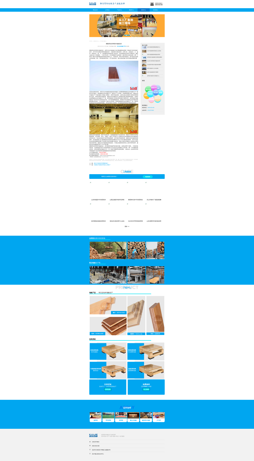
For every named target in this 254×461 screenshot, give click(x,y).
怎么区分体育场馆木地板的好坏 (153, 60)
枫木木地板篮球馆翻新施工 (101, 163)
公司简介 (107, 10)
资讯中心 (143, 10)
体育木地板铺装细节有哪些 (152, 72)
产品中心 (119, 10)
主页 (90, 41)
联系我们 (155, 10)
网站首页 (95, 10)
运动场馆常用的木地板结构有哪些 (154, 64)
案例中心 (131, 10)
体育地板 (157, 88)
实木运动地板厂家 (121, 46)
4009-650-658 (104, 154)
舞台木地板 (155, 96)
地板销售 (148, 94)
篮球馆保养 (151, 99)
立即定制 (107, 389)
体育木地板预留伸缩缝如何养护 (153, 54)
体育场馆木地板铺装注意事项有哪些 (154, 57)
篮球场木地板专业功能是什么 (153, 75)
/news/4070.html (105, 156)
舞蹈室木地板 (160, 95)
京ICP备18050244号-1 (98, 454)
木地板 (152, 87)
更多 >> (127, 226)
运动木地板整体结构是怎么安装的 (154, 50)
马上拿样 (146, 389)
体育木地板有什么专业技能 (152, 68)
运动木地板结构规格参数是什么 (153, 47)
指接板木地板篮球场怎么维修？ (102, 165)
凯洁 (149, 89)
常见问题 (103, 41)
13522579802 (102, 152)
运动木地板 (153, 90)
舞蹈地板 (156, 100)
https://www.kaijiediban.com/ (107, 155)
